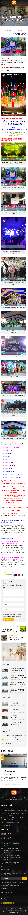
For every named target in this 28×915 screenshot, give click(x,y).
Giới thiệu (15, 908)
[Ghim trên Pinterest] (22, 34)
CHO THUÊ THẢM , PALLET (8, 465)
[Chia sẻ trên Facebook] (16, 34)
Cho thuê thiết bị (17, 23)
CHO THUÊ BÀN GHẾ (6, 453)
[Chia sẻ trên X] (19, 34)
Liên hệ (20, 908)
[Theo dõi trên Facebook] (2, 834)
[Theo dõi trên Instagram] (5, 834)
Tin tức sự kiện (8, 23)
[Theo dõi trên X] (11, 834)
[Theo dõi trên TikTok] (8, 834)
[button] (2, 2)
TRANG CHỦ (9, 908)
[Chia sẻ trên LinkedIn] (24, 34)
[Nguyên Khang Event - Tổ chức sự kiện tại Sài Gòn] (14, 2)
